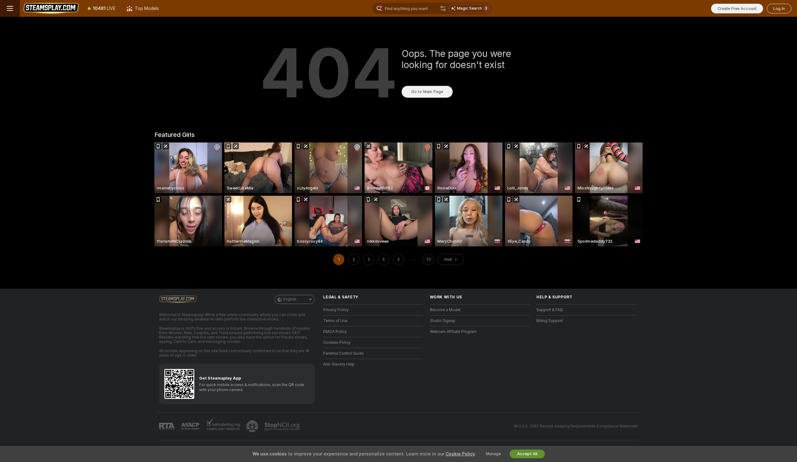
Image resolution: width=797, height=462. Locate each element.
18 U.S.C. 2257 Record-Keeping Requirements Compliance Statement (575, 426)
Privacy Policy (336, 310)
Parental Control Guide (343, 353)
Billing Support (549, 321)
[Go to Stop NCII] (282, 426)
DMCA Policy (335, 331)
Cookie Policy (460, 453)
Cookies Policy (337, 342)
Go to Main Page (427, 91)
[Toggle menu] (10, 8)
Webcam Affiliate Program (453, 331)
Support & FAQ (549, 310)
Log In (779, 8)
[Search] (443, 8)
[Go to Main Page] (51, 8)
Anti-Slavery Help (339, 364)
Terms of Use (335, 321)
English (289, 299)
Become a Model (445, 310)
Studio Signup (442, 321)
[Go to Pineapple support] (252, 426)
